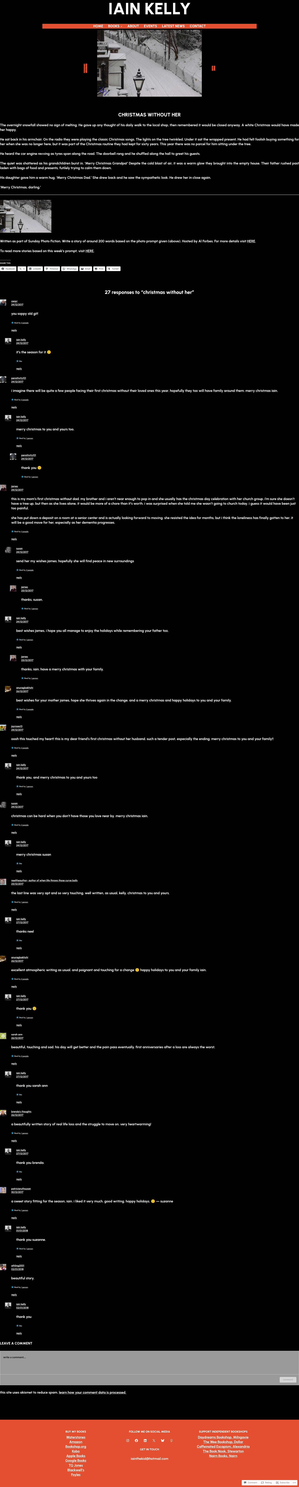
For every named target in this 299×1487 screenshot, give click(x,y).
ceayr (14, 301)
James (14, 486)
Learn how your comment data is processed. (92, 1392)
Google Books (75, 1460)
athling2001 (17, 1265)
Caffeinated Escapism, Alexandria (223, 1446)
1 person (29, 438)
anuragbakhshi (24, 687)
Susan (19, 548)
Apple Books (75, 1456)
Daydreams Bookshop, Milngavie (223, 1437)
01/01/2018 (22, 1230)
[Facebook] (136, 1440)
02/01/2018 (17, 1269)
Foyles (75, 1475)
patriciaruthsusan (21, 1188)
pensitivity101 (18, 378)
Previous (85, 68)
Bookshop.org (75, 1446)
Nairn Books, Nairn (223, 1456)
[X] (154, 1440)
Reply (14, 330)
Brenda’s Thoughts (21, 1111)
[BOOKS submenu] (121, 26)
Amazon (75, 1442)
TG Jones (76, 1465)
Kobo (76, 1451)
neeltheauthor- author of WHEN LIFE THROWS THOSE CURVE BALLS (44, 880)
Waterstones (75, 1437)
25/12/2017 (27, 590)
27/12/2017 (22, 922)
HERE (251, 241)
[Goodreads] (171, 1440)
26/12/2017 (22, 691)
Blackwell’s (75, 1470)
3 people (24, 531)
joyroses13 (16, 726)
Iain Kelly (21, 339)
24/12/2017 (17, 304)
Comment (288, 1379)
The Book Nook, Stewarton (223, 1451)
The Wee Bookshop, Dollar (223, 1442)
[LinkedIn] (145, 1440)
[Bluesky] (162, 1440)
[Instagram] (128, 1440)
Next (213, 68)
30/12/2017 (17, 1192)
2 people (24, 323)
